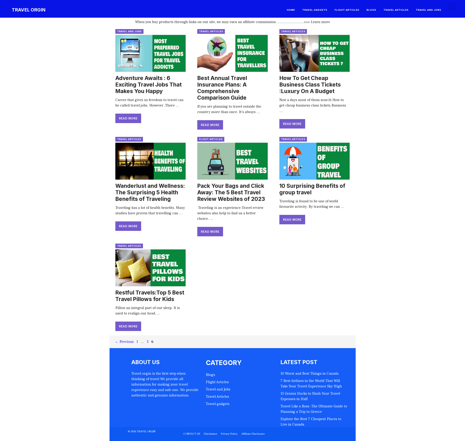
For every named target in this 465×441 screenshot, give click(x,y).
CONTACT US (191, 434)
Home (291, 9)
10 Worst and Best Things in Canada (309, 373)
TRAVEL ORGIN (28, 10)
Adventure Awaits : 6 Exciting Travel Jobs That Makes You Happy (148, 84)
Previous (124, 341)
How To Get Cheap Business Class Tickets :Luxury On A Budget (310, 84)
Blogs (371, 9)
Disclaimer (210, 434)
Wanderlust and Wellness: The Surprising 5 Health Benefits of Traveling (150, 192)
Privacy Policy (229, 434)
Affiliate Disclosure (253, 434)
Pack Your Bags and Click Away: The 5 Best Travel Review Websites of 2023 (231, 192)
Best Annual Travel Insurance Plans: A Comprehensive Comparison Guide (222, 88)
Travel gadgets (314, 9)
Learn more (320, 22)
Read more (128, 118)
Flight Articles (347, 9)
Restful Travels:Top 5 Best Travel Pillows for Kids (149, 295)
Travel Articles (396, 9)
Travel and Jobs (428, 9)
